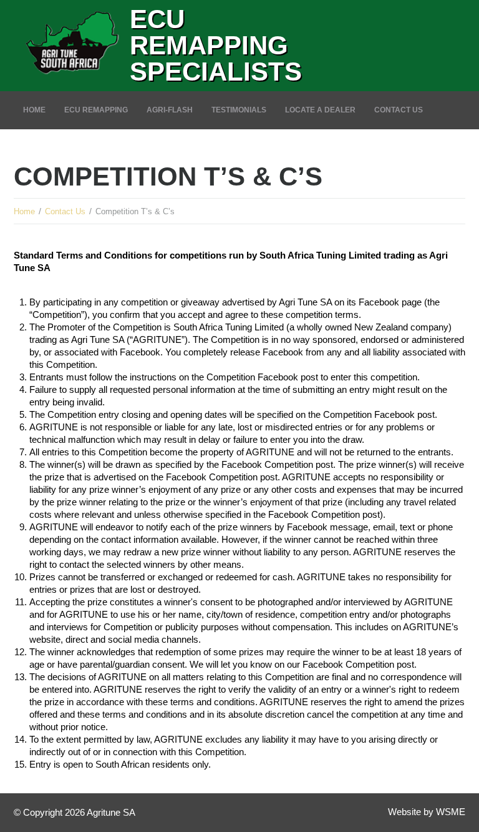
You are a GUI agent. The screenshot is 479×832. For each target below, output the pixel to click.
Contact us (398, 110)
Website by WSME (426, 811)
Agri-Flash (170, 110)
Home (34, 110)
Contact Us (65, 211)
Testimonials (238, 110)
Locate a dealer (320, 110)
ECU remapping (96, 110)
